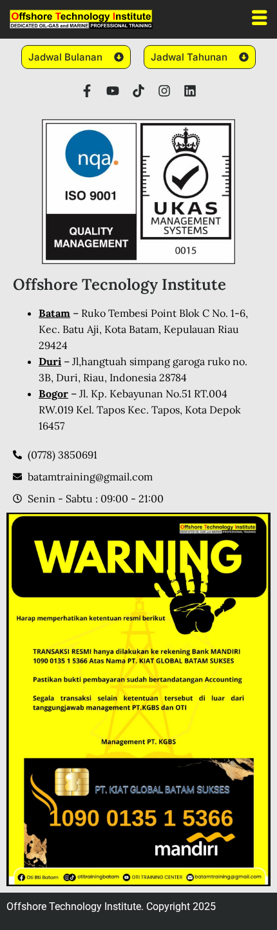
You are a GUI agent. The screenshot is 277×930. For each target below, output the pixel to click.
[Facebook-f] (87, 91)
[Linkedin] (190, 91)
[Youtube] (113, 91)
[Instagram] (164, 91)
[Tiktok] (138, 91)
